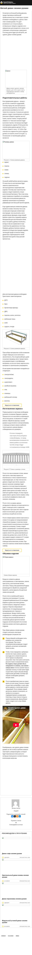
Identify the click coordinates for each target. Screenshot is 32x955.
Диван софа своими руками (12, 853)
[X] (15, 816)
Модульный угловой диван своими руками (14, 921)
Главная (3, 935)
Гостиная (10, 935)
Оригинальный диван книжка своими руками (15, 876)
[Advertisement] (16, 53)
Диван (17, 935)
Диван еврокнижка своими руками (14, 899)
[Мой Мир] (20, 816)
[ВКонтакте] (12, 816)
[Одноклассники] (17, 816)
